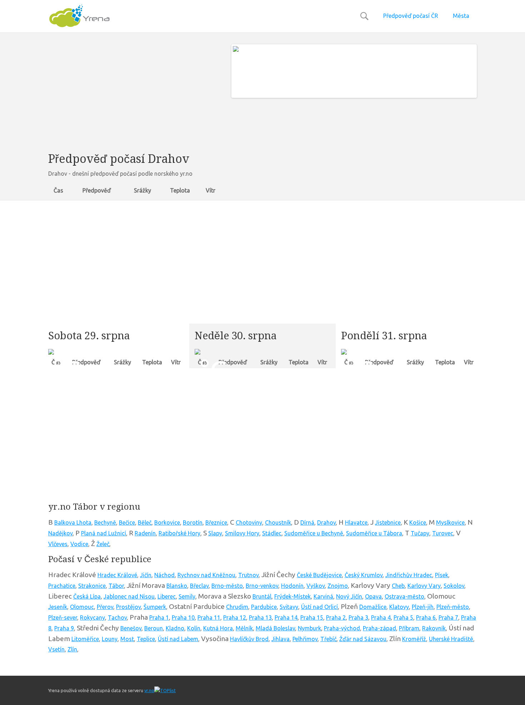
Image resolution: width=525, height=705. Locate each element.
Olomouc (82, 607)
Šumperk (155, 607)
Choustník (278, 522)
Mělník (244, 628)
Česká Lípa (87, 596)
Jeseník (57, 607)
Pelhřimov (305, 639)
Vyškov (315, 585)
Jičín (145, 575)
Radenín (145, 533)
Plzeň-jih (423, 607)
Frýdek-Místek (292, 596)
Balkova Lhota (72, 522)
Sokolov (454, 585)
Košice (417, 522)
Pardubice (264, 607)
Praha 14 (286, 617)
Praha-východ (342, 628)
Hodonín (292, 585)
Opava (373, 596)
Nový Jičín (349, 596)
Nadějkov (60, 533)
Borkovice (167, 522)
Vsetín (56, 649)
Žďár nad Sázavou (362, 639)
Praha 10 (183, 617)
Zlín (72, 649)
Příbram (409, 628)
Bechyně (105, 522)
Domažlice (372, 607)
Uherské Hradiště (451, 639)
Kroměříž (414, 639)
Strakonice (92, 585)
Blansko (176, 585)
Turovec (442, 533)
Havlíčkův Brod (249, 639)
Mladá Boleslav (275, 628)
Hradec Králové (117, 575)
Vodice (79, 544)
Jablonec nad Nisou (129, 596)
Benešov (130, 628)
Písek (441, 575)
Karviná (323, 596)
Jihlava (280, 639)
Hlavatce (356, 522)
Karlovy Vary (424, 585)
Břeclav (199, 585)
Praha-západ (379, 628)
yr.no (149, 690)
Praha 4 (381, 617)
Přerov (105, 607)
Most (127, 639)
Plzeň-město (452, 607)
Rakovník (434, 628)
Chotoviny (249, 522)
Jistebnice (388, 522)
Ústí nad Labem (178, 639)
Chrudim (237, 607)
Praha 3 (358, 617)
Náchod (164, 575)
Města (461, 15)
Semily (187, 596)
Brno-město (227, 585)
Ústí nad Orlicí (319, 607)
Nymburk (309, 628)
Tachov (117, 617)
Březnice (216, 522)
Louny (110, 639)
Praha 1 (159, 617)
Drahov (326, 522)
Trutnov (248, 575)
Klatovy (399, 607)
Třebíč (328, 639)
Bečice (127, 522)
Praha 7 (448, 617)
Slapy (215, 533)
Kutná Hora (218, 628)
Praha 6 (426, 617)
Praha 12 (234, 617)
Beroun (153, 628)
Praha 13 (260, 617)
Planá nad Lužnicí (103, 533)
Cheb (398, 585)
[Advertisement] (134, 94)
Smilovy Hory (242, 533)
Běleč (144, 522)
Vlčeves (58, 544)
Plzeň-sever (62, 617)
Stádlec (271, 533)
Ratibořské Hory (179, 533)
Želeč (102, 544)
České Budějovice (319, 575)
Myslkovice (450, 522)
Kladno (175, 628)
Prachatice (61, 585)
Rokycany (92, 617)
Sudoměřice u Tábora (374, 533)
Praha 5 (403, 617)
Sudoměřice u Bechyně (313, 533)
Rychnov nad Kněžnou (206, 575)
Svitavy (289, 607)
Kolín (193, 628)
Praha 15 (311, 617)
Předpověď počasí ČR (410, 15)
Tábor (116, 585)
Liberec (167, 596)
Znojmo (338, 585)
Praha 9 (64, 628)
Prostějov (128, 607)
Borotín (192, 522)
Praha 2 (336, 617)
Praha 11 (209, 617)
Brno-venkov (262, 585)
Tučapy (420, 533)
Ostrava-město (404, 596)
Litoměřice (85, 639)
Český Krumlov (363, 575)
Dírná (307, 522)
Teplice (146, 639)
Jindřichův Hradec (408, 575)
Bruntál (261, 596)
